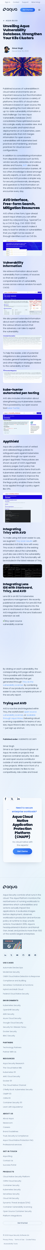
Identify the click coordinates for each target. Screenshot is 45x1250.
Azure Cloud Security (12, 1018)
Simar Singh (17, 48)
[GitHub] (23, 955)
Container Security (11, 1185)
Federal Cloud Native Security (16, 993)
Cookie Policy (31, 1240)
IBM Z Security (9, 1035)
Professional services (12, 1144)
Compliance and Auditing (14, 980)
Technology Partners (12, 1047)
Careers (6, 1127)
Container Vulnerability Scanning (17, 1207)
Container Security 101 (12, 1102)
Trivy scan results (24, 541)
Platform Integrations (12, 1215)
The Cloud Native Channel (14, 1085)
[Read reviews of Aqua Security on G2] (22, 944)
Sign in (7, 2)
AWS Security (8, 1014)
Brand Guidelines (10, 1131)
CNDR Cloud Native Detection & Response (21, 976)
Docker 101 (7, 1081)
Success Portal (9, 1165)
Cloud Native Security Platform (16, 1176)
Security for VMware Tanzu (14, 1027)
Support (25, 2)
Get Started (28, 10)
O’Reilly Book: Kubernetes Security (18, 1089)
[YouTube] (17, 955)
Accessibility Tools (11, 1244)
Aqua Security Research (13, 1063)
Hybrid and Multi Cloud (13, 989)
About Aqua (8, 1118)
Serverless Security (11, 1194)
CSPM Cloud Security (12, 1181)
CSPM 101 (6, 1098)
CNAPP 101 (7, 1094)
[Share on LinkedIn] (18, 798)
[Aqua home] (10, 10)
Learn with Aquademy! (13, 1107)
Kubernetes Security (12, 1005)
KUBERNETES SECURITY (28, 739)
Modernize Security (11, 972)
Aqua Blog (12, 20)
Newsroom (8, 1123)
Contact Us (8, 1160)
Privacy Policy (8, 1240)
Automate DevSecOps (13, 967)
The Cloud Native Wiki (12, 1068)
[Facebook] (35, 955)
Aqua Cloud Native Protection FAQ (18, 1140)
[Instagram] (29, 955)
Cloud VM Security (11, 1198)
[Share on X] (12, 798)
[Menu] (39, 10)
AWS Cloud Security (11, 1076)
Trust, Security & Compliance (15, 1136)
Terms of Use (19, 1240)
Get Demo (22, 851)
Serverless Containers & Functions (18, 985)
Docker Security (10, 1031)
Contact (16, 2)
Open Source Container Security (17, 1211)
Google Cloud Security (13, 1022)
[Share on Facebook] (5, 798)
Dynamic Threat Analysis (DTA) (16, 1202)
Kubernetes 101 (9, 1072)
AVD (25, 165)
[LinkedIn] (5, 955)
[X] (11, 955)
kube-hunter (13, 408)
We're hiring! (35, 2)
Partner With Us (9, 1052)
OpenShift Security (11, 1009)
